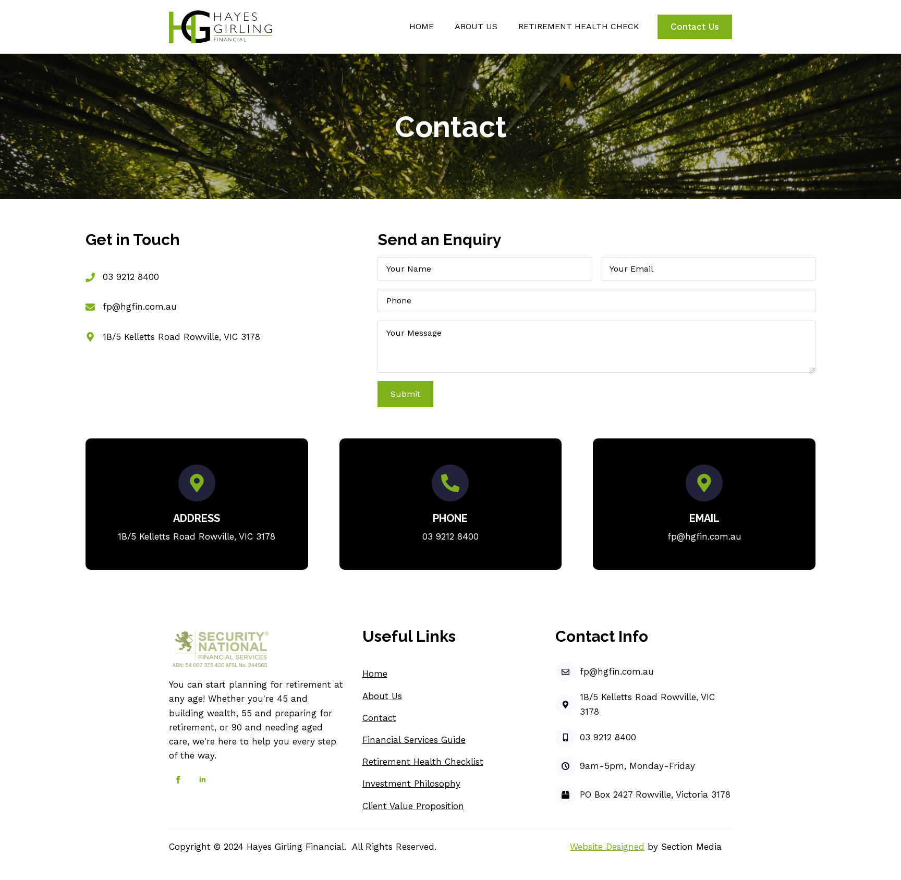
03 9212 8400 (131, 277)
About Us (382, 696)
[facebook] (178, 780)
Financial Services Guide (414, 740)
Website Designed (607, 846)
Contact (379, 718)
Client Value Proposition (413, 806)
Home (421, 26)
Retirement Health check (578, 26)
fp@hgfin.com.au (140, 306)
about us (476, 26)
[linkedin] (202, 780)
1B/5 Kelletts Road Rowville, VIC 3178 (181, 337)
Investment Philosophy (411, 783)
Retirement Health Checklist (422, 761)
